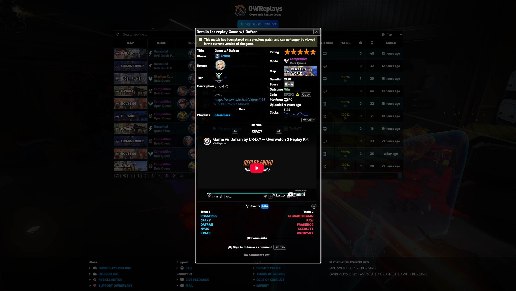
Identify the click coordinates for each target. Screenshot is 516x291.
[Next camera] (279, 131)
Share (310, 120)
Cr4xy (225, 56)
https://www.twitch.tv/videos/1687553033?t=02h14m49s (240, 101)
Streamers (222, 115)
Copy (306, 94)
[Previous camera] (235, 131)
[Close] (316, 31)
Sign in (280, 247)
